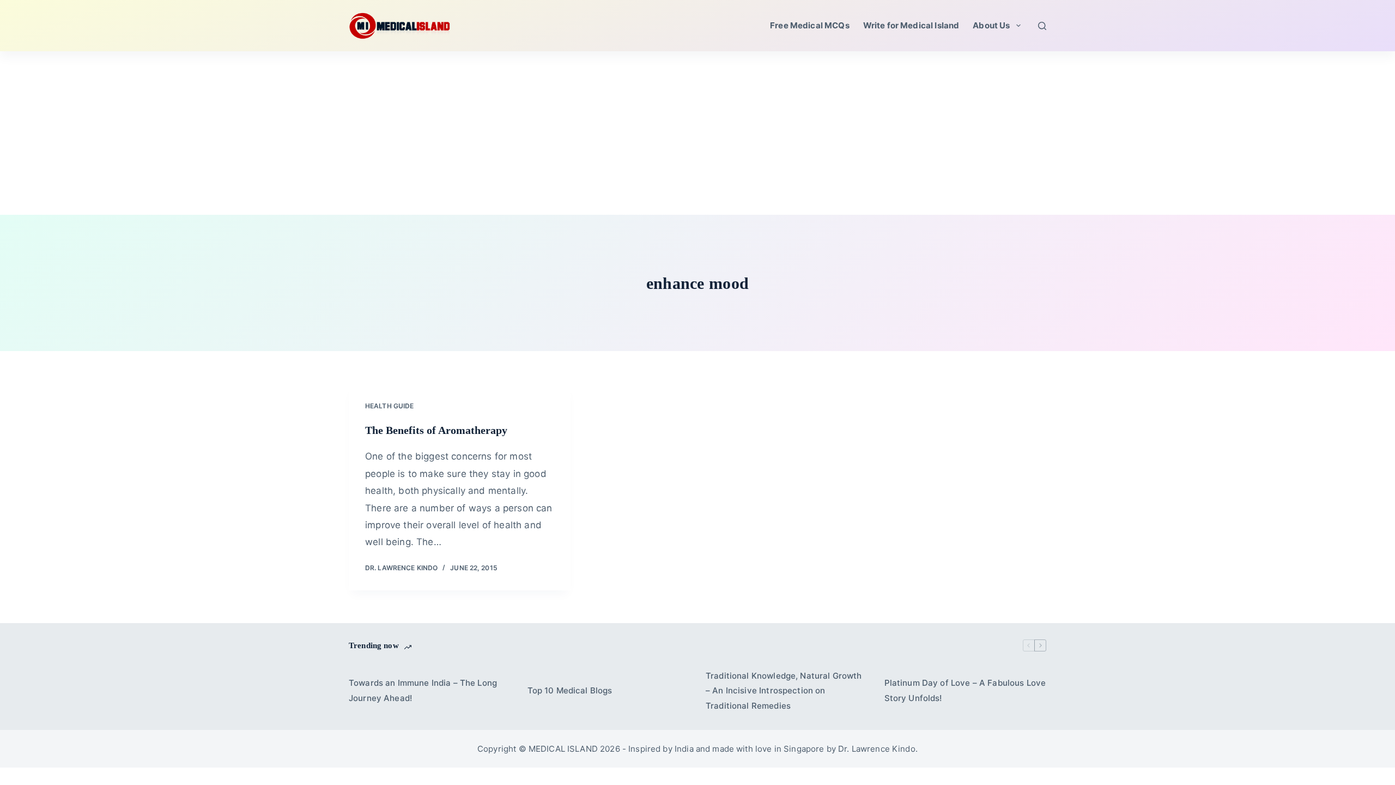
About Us (991, 25)
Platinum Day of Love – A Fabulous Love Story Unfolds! (965, 690)
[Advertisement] (697, 133)
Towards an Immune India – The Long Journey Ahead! (423, 690)
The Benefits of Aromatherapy (436, 430)
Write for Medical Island (911, 25)
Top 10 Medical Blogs (569, 690)
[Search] (1042, 26)
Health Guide (389, 406)
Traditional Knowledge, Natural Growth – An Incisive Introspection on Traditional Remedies (784, 691)
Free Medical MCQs (810, 25)
